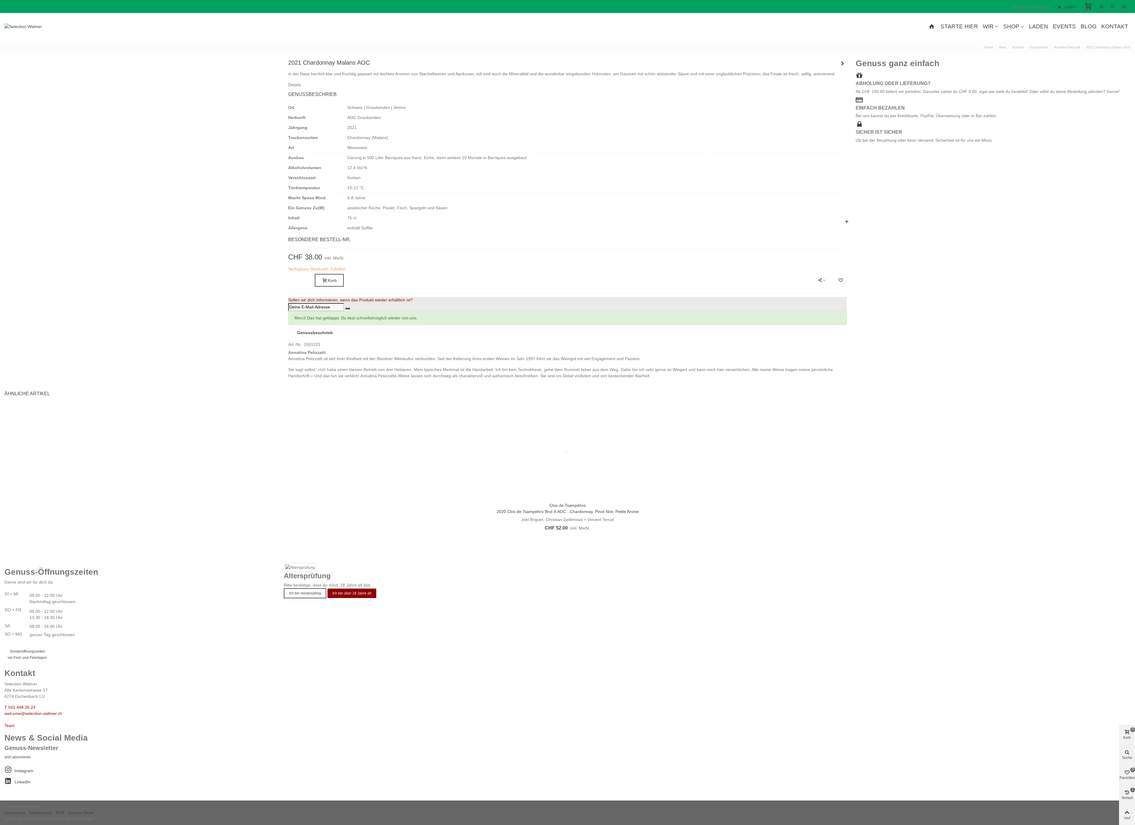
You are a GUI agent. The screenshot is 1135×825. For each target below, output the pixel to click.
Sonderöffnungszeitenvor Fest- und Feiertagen (27, 654)
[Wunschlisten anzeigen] (1125, 6)
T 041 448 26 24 (19, 707)
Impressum (14, 812)
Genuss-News (81, 812)
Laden (1038, 26)
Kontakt (1114, 26)
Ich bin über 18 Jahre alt (352, 593)
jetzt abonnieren (18, 757)
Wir (988, 26)
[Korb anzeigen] (1088, 6)
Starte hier (959, 26)
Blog (1089, 26)
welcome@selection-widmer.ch (33, 713)
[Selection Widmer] (36, 26)
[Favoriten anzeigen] (1113, 6)
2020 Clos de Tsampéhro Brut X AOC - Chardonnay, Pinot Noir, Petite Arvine (568, 511)
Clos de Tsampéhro (567, 505)
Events (1064, 26)
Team (9, 725)
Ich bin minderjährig (305, 593)
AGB (60, 812)
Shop (1011, 26)
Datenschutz (40, 812)
